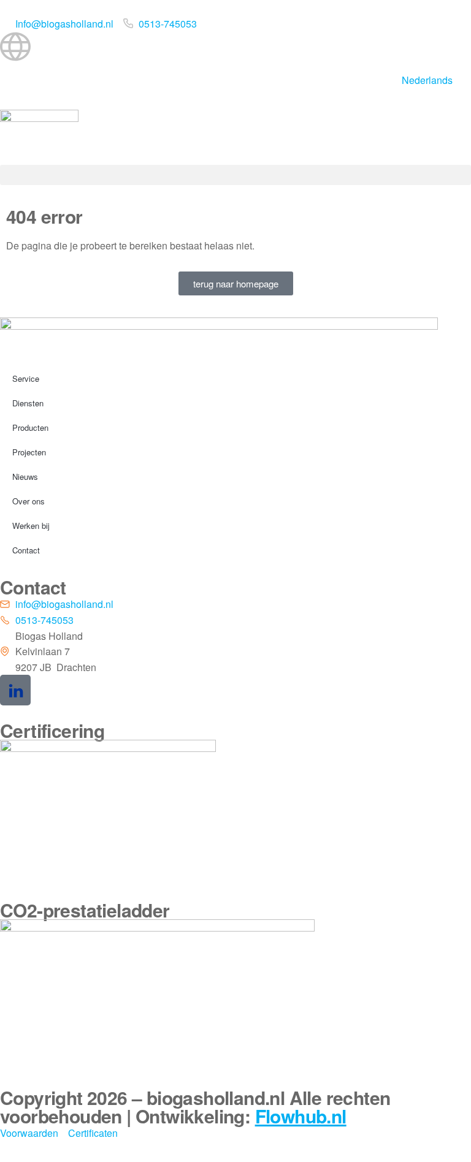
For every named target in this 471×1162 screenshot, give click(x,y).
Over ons (28, 501)
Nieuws (25, 476)
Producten (30, 427)
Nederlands (427, 80)
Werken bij (31, 525)
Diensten (28, 403)
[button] (235, 175)
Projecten (29, 452)
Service (25, 378)
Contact (26, 550)
